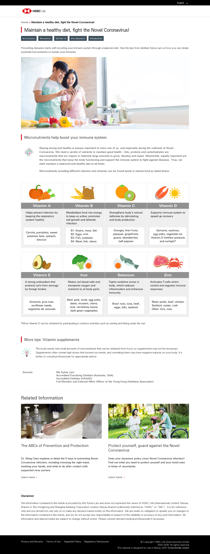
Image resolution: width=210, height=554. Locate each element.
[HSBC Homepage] (33, 11)
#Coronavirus (29, 38)
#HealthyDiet (96, 38)
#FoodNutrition (78, 38)
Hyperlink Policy (72, 541)
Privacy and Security (32, 541)
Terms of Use (53, 541)
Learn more (28, 477)
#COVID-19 (61, 38)
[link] (186, 3)
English (180, 2)
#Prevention (45, 38)
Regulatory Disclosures (96, 541)
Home (24, 22)
